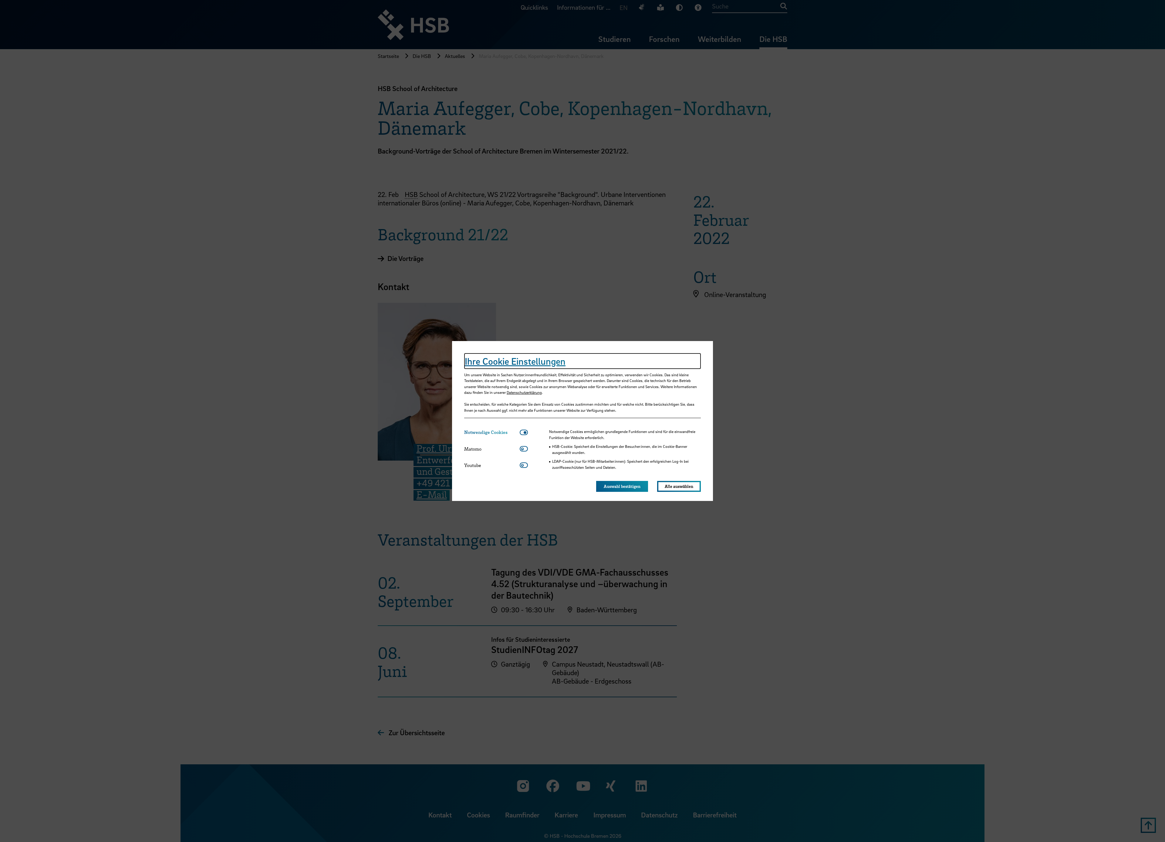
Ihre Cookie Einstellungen (515, 361)
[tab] (492, 432)
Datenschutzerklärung (524, 392)
